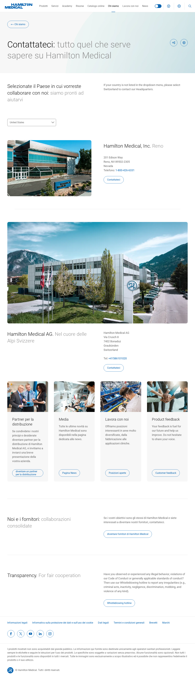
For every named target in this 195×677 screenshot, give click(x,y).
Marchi (166, 622)
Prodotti (43, 6)
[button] (168, 6)
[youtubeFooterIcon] (30, 633)
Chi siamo (113, 6)
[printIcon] (184, 42)
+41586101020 (117, 358)
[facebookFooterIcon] (11, 633)
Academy (67, 6)
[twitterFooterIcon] (20, 633)
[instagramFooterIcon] (50, 633)
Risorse (80, 6)
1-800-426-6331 (125, 170)
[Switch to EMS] (158, 6)
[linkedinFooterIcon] (40, 633)
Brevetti (153, 622)
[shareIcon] (173, 42)
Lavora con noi (130, 6)
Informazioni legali (17, 622)
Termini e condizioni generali (129, 622)
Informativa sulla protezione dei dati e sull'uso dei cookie (62, 622)
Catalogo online (95, 6)
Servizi (54, 6)
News (145, 6)
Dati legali (103, 622)
